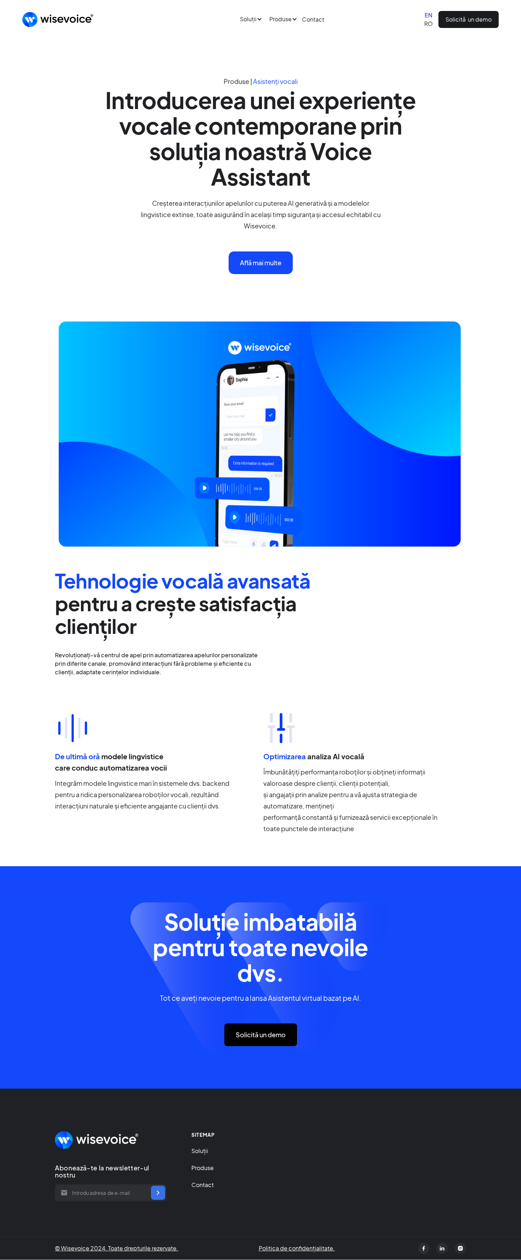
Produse (202, 1167)
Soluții (199, 1150)
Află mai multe (260, 263)
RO (428, 23)
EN (428, 15)
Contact (313, 19)
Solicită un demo (469, 19)
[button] (247, 19)
